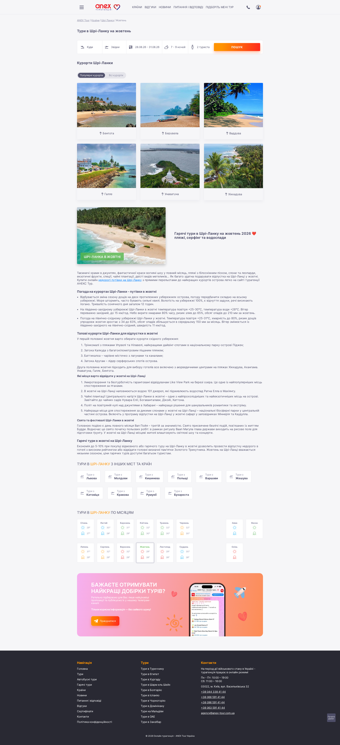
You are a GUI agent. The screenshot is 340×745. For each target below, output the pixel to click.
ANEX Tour (83, 20)
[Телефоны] (248, 7)
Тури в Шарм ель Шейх (155, 684)
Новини (165, 7)
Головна (82, 668)
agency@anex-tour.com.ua (217, 713)
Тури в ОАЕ (148, 716)
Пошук (237, 47)
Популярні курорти (91, 75)
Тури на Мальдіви (152, 711)
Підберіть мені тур (220, 7)
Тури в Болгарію (151, 690)
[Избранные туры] (258, 7)
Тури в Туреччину (152, 668)
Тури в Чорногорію (153, 700)
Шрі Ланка (107, 20)
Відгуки (150, 7)
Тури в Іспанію (150, 695)
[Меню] (81, 7)
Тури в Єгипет (150, 674)
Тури (80, 674)
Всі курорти (116, 75)
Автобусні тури (87, 679)
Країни (137, 7)
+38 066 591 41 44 (213, 697)
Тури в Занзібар (151, 722)
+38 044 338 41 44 (213, 691)
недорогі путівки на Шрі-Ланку (120, 280)
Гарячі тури (84, 684)
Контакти (83, 716)
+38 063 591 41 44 (213, 707)
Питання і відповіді (188, 7)
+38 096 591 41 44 (213, 702)
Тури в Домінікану (152, 706)
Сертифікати (85, 711)
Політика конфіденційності (94, 722)
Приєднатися (108, 620)
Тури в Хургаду (150, 679)
